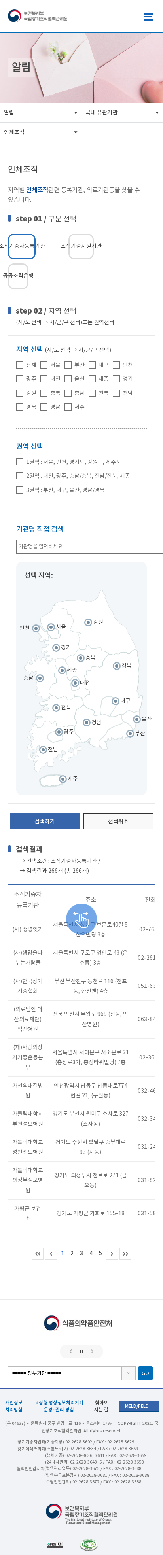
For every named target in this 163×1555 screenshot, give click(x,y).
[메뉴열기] (148, 17)
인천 (128, 365)
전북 (104, 393)
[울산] (130, 720)
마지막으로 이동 (125, 1254)
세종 (104, 379)
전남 (128, 393)
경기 (128, 379)
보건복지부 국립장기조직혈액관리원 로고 (37, 16)
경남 (55, 407)
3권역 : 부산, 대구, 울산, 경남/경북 (65, 490)
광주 (31, 379)
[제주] (51, 780)
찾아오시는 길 (101, 1406)
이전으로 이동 (51, 1254)
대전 (55, 379)
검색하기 (44, 821)
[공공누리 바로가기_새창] (63, 1544)
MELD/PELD (137, 1406)
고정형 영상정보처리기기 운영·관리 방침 (58, 1406)
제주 (79, 407)
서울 (55, 365)
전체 (31, 365)
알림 (9, 112)
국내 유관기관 (101, 112)
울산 (79, 379)
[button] (71, 1351)
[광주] (55, 737)
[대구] (108, 706)
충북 (55, 393)
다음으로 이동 (112, 1254)
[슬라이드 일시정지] (81, 1351)
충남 (79, 393)
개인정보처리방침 (14, 1406)
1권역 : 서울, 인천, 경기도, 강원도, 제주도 (73, 461)
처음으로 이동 (38, 1254)
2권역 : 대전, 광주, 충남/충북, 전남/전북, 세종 (78, 476)
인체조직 (14, 132)
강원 (31, 393)
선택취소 (118, 821)
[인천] (42, 633)
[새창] (98, 1545)
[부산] (116, 735)
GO (145, 1373)
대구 (104, 365)
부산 (79, 365)
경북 (31, 407)
